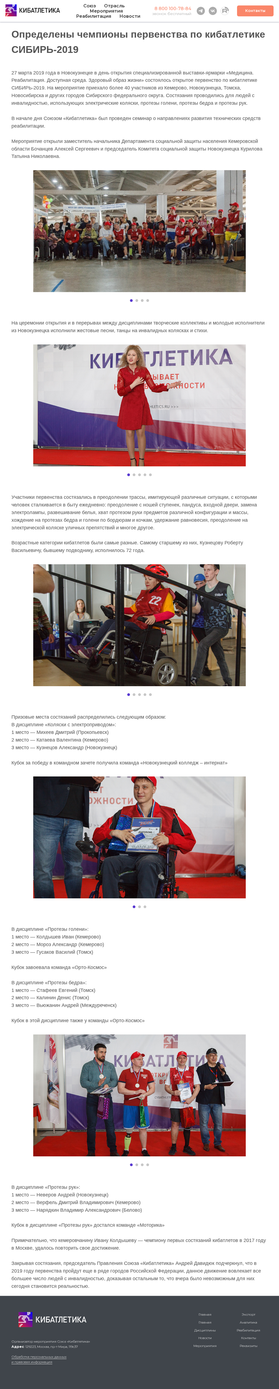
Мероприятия (106, 11)
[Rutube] (225, 11)
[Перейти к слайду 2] (136, 300)
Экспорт (248, 1314)
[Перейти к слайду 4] (147, 300)
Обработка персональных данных (38, 1357)
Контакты (248, 1338)
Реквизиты (248, 1346)
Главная (205, 1314)
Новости (129, 16)
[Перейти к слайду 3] (142, 300)
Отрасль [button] (114, 5)
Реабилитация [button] (93, 16)
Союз (89, 5)
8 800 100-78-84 (172, 8)
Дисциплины (205, 1330)
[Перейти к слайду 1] (131, 300)
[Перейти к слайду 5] (150, 474)
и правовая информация (31, 1362)
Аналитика (248, 1322)
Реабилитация (248, 1330)
